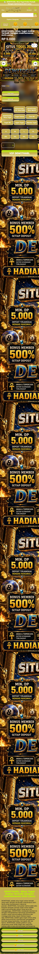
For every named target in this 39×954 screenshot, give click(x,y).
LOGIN (21, 935)
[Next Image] (35, 63)
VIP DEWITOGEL (19, 153)
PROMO (20, 931)
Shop (3, 10)
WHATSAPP (20, 945)
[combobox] (18, 15)
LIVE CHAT (20, 950)
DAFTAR (11, 93)
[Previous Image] (3, 63)
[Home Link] (13, 9)
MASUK (10, 99)
